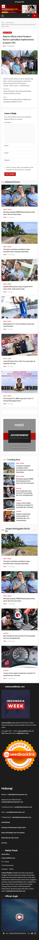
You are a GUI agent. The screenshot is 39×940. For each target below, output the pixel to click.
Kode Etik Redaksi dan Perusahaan (13, 832)
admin (4, 46)
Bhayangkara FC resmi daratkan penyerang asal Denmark (19, 307)
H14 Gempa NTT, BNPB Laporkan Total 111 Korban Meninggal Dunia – (19, 382)
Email (6, 153)
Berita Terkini (7, 32)
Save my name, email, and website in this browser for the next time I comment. (19, 168)
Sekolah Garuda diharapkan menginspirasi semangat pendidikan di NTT (17, 99)
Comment (8, 122)
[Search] (28, 15)
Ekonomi (18, 488)
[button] (19, 917)
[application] (19, 917)
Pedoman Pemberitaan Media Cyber (13, 827)
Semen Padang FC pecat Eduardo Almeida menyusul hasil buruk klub (17, 91)
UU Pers (4, 843)
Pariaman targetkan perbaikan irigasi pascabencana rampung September (19, 233)
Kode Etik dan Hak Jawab (10, 838)
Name (6, 145)
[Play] (4, 933)
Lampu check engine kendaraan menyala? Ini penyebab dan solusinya (9, 504)
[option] (19, 468)
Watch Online (35, 15)
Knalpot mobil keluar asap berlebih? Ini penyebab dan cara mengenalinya (9, 516)
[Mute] (32, 933)
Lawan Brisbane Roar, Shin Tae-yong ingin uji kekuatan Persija (19, 345)
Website (7, 160)
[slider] (18, 933)
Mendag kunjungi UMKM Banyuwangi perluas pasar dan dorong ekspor (19, 196)
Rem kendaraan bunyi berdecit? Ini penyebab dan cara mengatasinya (9, 492)
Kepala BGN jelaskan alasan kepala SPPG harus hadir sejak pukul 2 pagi (19, 270)
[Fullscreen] (35, 933)
